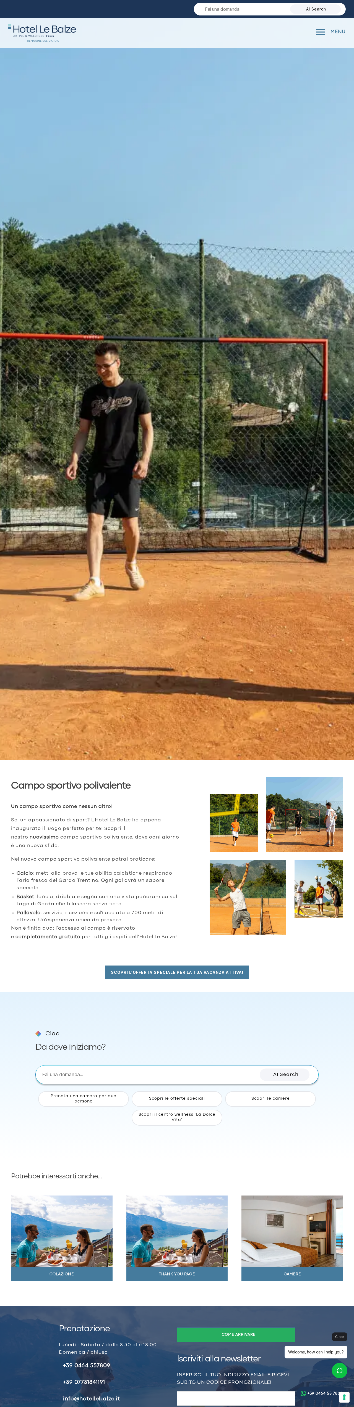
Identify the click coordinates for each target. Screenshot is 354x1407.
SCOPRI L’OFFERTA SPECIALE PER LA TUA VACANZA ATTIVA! (177, 972)
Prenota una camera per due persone (83, 1098)
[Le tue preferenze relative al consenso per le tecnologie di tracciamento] (344, 1397)
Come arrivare (239, 1334)
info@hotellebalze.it (91, 1399)
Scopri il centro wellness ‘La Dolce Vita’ (177, 1117)
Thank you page (177, 1274)
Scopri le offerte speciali (177, 1099)
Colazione (62, 1274)
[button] (284, 1075)
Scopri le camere (270, 1099)
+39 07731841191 (84, 1382)
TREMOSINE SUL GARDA (42, 41)
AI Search (316, 9)
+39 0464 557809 (86, 1365)
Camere (292, 1274)
